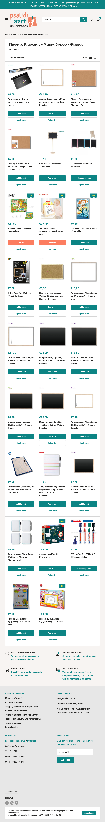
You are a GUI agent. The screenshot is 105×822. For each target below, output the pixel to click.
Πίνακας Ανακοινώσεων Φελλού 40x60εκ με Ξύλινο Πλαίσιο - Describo (51, 296)
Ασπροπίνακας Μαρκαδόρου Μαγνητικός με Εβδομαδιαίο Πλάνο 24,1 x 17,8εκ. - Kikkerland (52, 491)
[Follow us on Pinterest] (16, 803)
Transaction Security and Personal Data (23, 719)
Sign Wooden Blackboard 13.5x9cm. (81, 165)
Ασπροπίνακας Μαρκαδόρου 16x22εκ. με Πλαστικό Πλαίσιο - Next (21, 557)
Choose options (84, 178)
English (10, 792)
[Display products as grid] (90, 58)
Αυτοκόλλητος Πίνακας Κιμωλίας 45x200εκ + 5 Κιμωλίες (18, 102)
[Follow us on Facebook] (7, 803)
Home (7, 34)
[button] (76, 171)
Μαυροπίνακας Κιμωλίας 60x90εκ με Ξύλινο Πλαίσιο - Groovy (83, 360)
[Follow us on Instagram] (12, 803)
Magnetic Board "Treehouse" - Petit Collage (20, 230)
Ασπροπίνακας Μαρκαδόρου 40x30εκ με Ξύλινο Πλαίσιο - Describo (84, 425)
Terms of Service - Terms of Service (21, 715)
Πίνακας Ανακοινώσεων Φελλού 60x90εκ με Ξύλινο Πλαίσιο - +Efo (83, 102)
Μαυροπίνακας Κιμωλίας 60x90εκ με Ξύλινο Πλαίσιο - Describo (52, 360)
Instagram (20, 741)
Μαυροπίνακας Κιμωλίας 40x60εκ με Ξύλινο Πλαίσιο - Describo (52, 425)
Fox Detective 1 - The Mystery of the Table (84, 230)
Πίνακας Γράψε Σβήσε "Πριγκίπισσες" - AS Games (51, 620)
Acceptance (89, 813)
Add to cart (21, 113)
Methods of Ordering (14, 698)
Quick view (21, 120)
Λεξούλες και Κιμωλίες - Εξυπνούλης (50, 555)
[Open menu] (6, 19)
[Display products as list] (95, 58)
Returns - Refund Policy (16, 710)
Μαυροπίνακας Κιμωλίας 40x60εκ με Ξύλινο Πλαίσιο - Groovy (20, 425)
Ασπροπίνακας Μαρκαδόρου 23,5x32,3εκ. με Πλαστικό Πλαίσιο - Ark (21, 490)
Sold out (21, 243)
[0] (97, 19)
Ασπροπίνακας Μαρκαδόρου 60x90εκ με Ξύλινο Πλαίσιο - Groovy (84, 296)
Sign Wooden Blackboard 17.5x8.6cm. (50, 165)
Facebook (9, 741)
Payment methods (13, 702)
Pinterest (31, 741)
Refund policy (11, 727)
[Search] (83, 19)
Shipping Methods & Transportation (21, 706)
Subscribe (65, 760)
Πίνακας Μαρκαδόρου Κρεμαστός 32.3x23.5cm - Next (19, 622)
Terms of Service (13, 723)
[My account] (92, 19)
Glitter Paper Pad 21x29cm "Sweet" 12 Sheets (19, 294)
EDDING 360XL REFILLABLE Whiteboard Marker (83, 555)
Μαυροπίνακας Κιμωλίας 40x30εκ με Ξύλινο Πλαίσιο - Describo (83, 490)
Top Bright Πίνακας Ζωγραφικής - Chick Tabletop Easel (52, 231)
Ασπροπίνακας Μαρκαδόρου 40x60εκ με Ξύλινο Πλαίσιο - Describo (52, 102)
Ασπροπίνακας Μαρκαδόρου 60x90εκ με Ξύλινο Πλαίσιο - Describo (21, 360)
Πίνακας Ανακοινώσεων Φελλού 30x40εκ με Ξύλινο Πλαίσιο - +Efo (20, 167)
